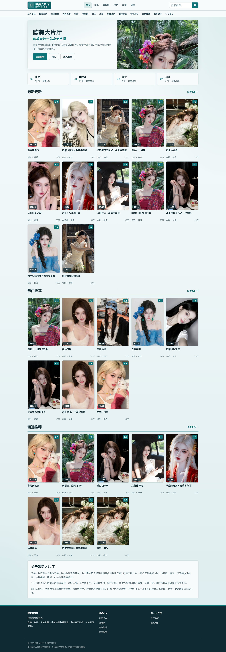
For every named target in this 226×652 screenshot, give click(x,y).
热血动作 (111, 13)
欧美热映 (43, 13)
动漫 (124, 5)
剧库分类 (103, 618)
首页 (88, 5)
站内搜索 (103, 631)
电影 (96, 5)
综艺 (116, 5)
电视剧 (106, 5)
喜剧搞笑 (146, 13)
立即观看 (40, 56)
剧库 (133, 5)
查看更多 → (192, 91)
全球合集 (55, 13)
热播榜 (102, 622)
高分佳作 (103, 627)
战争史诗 (158, 13)
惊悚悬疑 (134, 13)
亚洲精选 (32, 13)
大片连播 (67, 13)
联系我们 (155, 622)
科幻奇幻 (169, 13)
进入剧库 (67, 56)
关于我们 (155, 618)
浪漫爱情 (123, 13)
